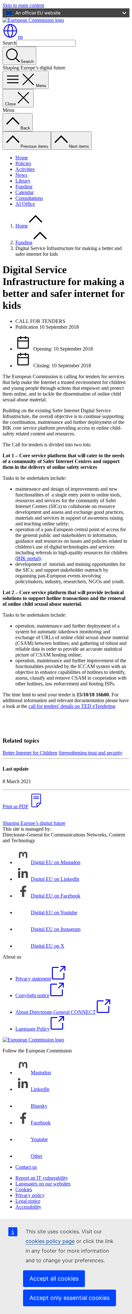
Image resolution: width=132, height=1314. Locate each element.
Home (21, 157)
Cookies (23, 1189)
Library (22, 180)
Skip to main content (23, 5)
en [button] (20, 37)
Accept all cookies (53, 1278)
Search (9, 43)
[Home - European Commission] (33, 20)
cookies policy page (50, 1241)
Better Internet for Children (30, 752)
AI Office (25, 204)
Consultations (29, 198)
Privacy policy (30, 1195)
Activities (25, 169)
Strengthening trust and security (90, 752)
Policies (23, 163)
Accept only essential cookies (69, 1297)
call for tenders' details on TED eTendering (72, 706)
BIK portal (28, 558)
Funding (23, 186)
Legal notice (27, 1201)
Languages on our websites (42, 1183)
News (21, 175)
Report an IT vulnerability (41, 1178)
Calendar (24, 192)
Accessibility (28, 1207)
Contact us (26, 1167)
